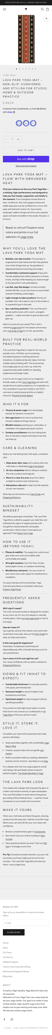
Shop (5, 947)
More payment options (26, 166)
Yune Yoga (9, 75)
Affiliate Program (10, 962)
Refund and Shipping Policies (16, 971)
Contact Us (8, 957)
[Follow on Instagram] (11, 1019)
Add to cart (26, 150)
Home (6, 943)
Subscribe (13, 932)
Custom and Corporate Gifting (16, 966)
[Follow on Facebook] (4, 1019)
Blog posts (7, 976)
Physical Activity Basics (22, 395)
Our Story (7, 952)
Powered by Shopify (36, 1028)
